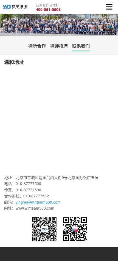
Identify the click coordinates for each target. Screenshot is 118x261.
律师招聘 (59, 46)
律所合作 (37, 46)
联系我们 (81, 46)
